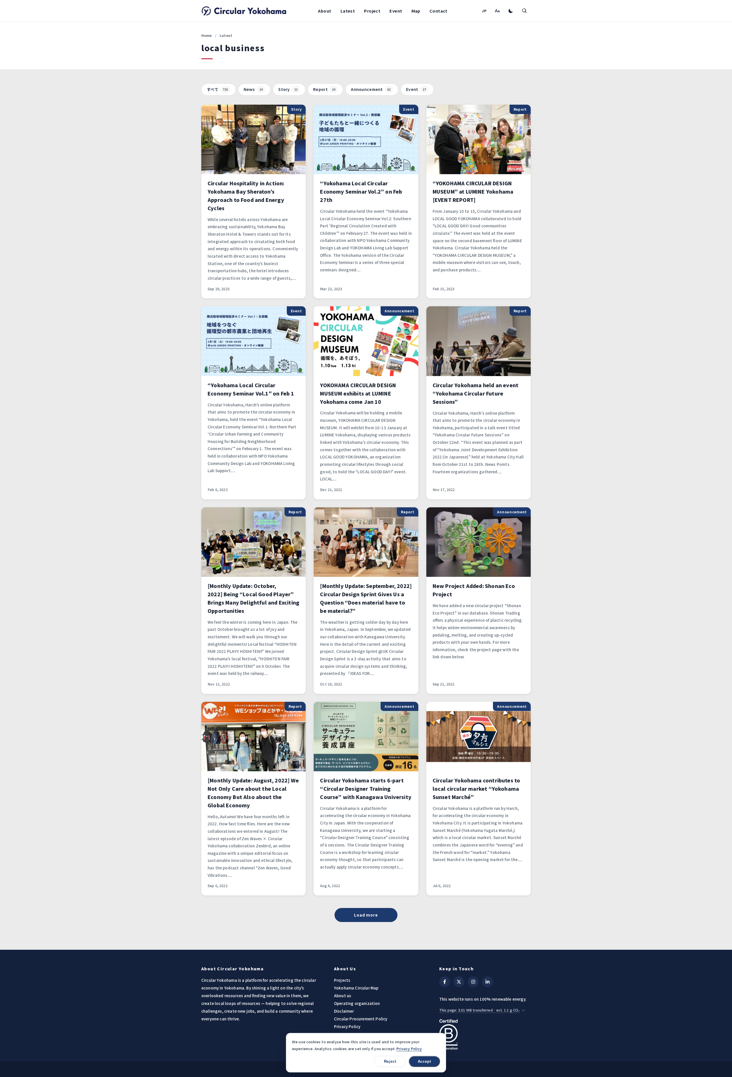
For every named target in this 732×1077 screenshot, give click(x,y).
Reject (390, 1061)
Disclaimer (344, 1011)
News (253, 89)
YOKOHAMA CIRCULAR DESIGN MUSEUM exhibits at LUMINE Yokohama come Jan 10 (358, 393)
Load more (366, 915)
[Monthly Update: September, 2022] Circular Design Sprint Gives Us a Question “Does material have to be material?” (366, 598)
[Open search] (524, 11)
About (324, 11)
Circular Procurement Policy (360, 1019)
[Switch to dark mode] (510, 11)
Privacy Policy (347, 1026)
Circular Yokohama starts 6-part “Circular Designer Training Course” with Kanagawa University (365, 788)
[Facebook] (444, 981)
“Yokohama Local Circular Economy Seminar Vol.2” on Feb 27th (361, 191)
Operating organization (357, 1003)
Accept (424, 1061)
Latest (348, 11)
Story (288, 89)
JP (484, 10)
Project (372, 11)
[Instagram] (473, 981)
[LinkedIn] (487, 981)
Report (324, 89)
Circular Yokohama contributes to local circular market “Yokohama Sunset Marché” (476, 788)
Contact (438, 11)
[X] (458, 981)
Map (415, 11)
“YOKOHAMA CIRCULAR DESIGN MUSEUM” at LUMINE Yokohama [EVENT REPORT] (473, 191)
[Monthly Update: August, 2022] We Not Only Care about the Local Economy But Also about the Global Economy (253, 793)
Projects (342, 980)
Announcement (371, 89)
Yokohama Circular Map (356, 988)
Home (206, 35)
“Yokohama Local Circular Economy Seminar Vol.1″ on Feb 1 (251, 389)
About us (342, 995)
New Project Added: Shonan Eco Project (474, 590)
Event (395, 11)
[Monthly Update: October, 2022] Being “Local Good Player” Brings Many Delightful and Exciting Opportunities (253, 598)
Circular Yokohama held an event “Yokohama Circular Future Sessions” (475, 393)
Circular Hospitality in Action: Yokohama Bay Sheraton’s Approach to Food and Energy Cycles (246, 196)
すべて (217, 89)
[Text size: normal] (497, 11)
